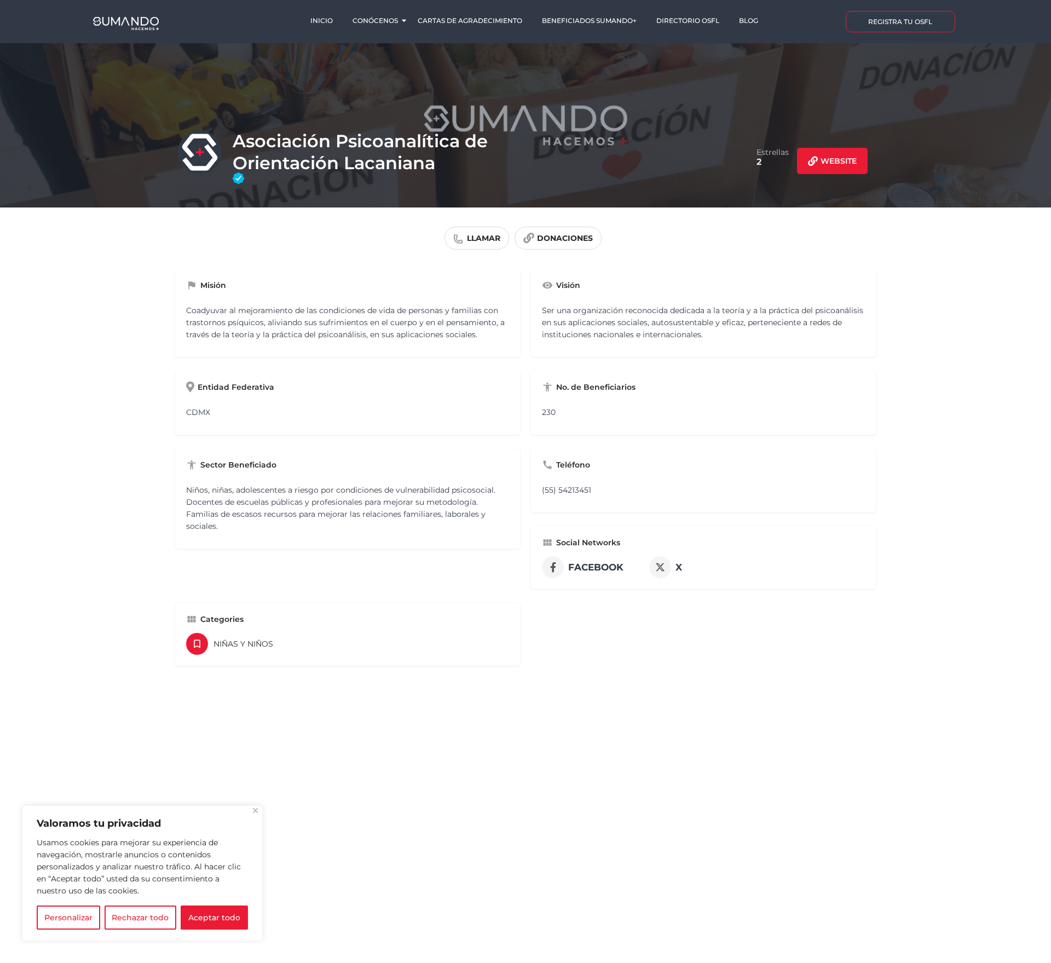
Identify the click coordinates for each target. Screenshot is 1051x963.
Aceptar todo (214, 917)
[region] (142, 873)
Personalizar (68, 917)
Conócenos (375, 20)
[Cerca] (255, 810)
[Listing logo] (200, 152)
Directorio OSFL (687, 20)
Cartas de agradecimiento (470, 20)
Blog (748, 20)
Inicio (321, 20)
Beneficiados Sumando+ (589, 20)
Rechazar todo (140, 917)
